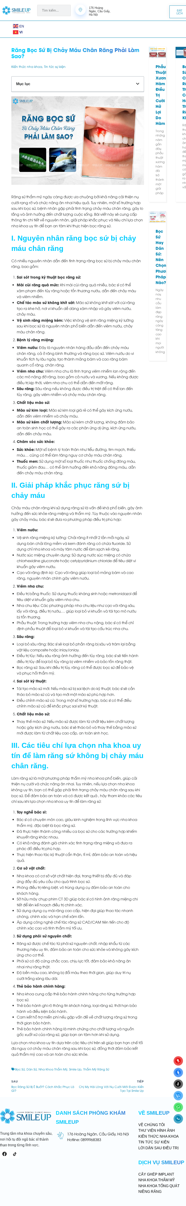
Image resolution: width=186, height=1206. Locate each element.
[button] (9, 29)
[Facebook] (4, 1154)
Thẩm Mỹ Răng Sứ (96, 1069)
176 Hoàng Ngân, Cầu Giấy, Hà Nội (98, 1133)
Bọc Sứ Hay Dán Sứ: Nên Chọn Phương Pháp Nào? (163, 256)
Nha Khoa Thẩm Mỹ (53, 1069)
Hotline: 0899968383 (84, 1139)
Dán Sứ (32, 1069)
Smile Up (75, 1069)
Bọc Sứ (20, 1069)
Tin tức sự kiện (55, 66)
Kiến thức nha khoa (26, 66)
